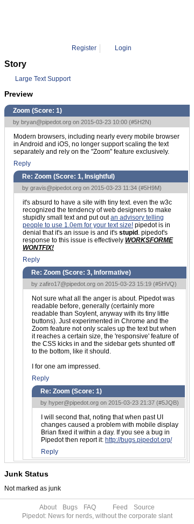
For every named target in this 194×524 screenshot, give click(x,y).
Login (123, 48)
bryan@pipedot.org (46, 122)
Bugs (70, 507)
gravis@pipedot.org (55, 188)
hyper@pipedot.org (73, 402)
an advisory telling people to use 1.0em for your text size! (93, 221)
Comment (103, 21)
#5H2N (140, 122)
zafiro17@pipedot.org (67, 284)
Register (84, 48)
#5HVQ (165, 284)
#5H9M (150, 188)
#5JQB (167, 402)
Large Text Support (43, 79)
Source (144, 507)
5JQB (133, 21)
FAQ (90, 507)
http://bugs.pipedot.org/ (138, 440)
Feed (120, 507)
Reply (22, 163)
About (48, 507)
